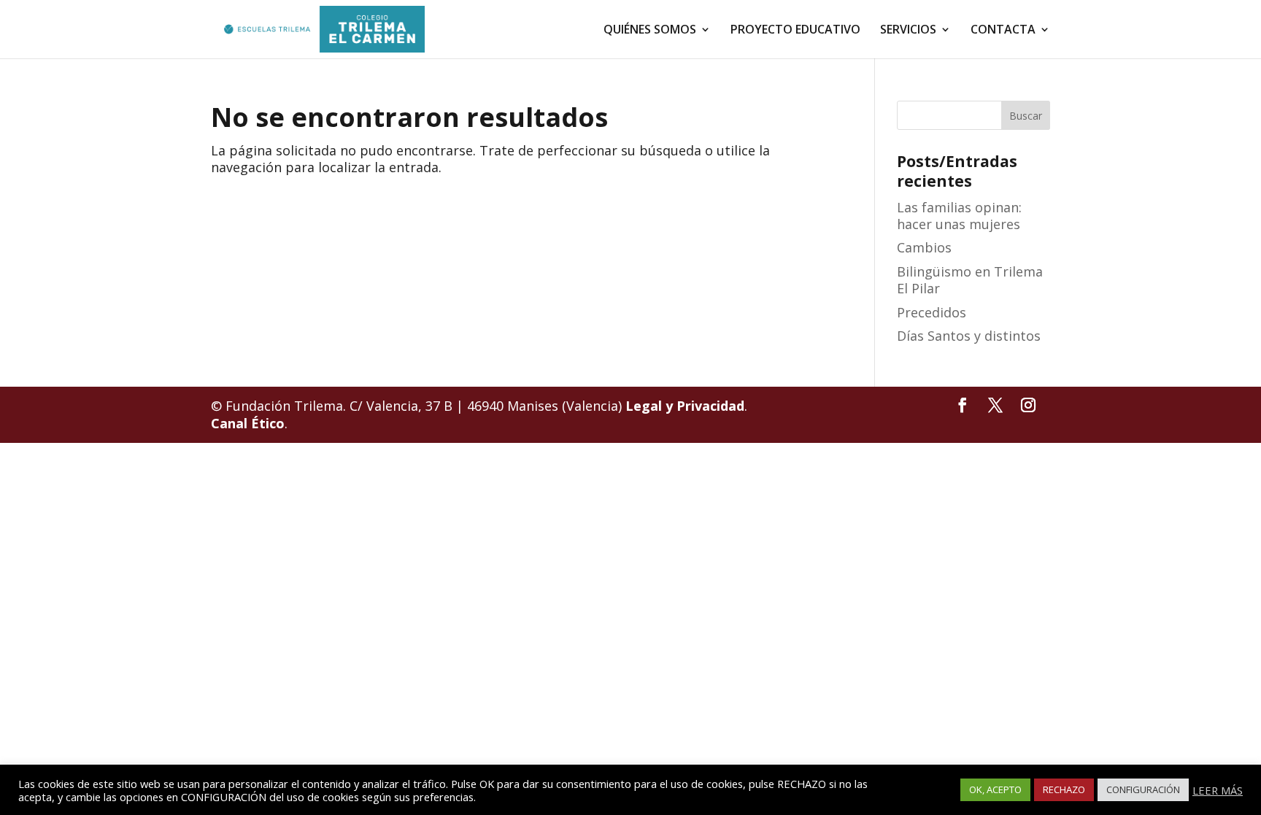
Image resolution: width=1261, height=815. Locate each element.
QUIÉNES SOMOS (649, 30)
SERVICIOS (908, 30)
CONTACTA (1003, 30)
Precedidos (931, 312)
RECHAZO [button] (1064, 789)
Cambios (924, 247)
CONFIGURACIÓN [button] (1143, 789)
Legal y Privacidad (684, 405)
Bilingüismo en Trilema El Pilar (970, 280)
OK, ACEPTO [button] (995, 789)
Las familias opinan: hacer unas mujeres (959, 215)
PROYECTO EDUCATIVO (795, 30)
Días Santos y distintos (969, 335)
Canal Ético (248, 423)
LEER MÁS (1217, 790)
